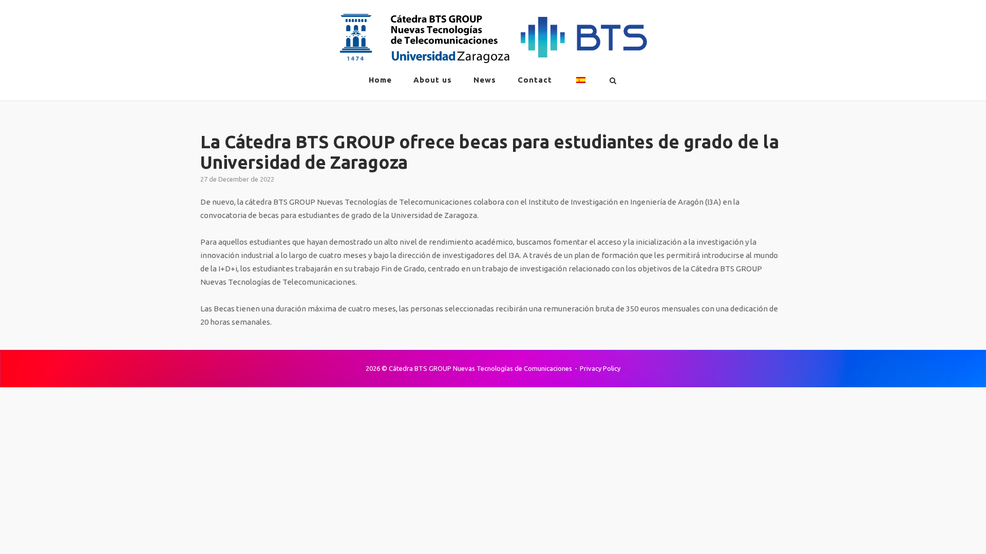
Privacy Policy (600, 368)
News (484, 79)
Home (380, 79)
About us (432, 79)
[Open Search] (613, 81)
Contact (535, 79)
